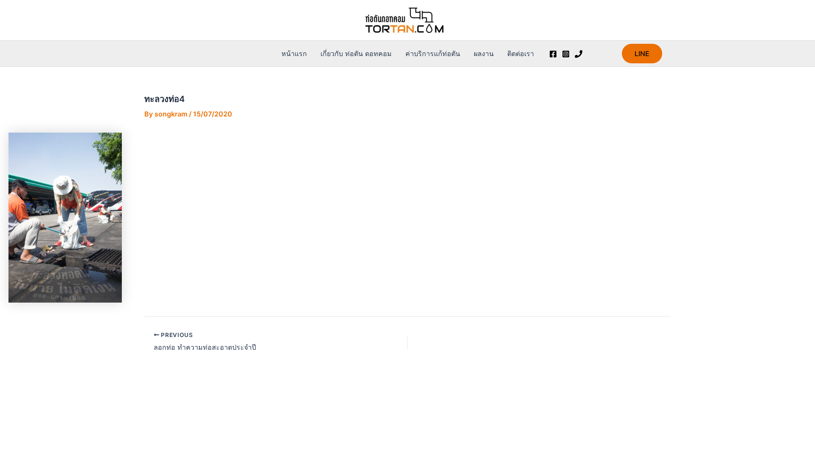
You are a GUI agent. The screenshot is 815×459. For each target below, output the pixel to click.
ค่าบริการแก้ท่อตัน (432, 53)
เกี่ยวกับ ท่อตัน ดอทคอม (356, 53)
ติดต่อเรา (520, 53)
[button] (642, 53)
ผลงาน (484, 53)
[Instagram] (566, 54)
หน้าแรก (294, 53)
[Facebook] (553, 54)
